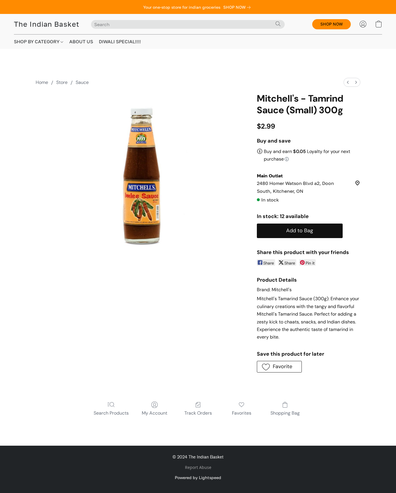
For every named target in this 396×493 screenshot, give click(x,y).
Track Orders (198, 413)
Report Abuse (198, 467)
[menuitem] (348, 82)
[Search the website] (278, 24)
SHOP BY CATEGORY (37, 41)
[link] (238, 7)
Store (62, 82)
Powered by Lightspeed (198, 477)
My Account (154, 413)
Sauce (82, 82)
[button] (46, 24)
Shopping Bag (285, 413)
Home (42, 82)
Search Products (111, 413)
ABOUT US (81, 41)
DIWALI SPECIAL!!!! (120, 41)
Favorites (241, 413)
